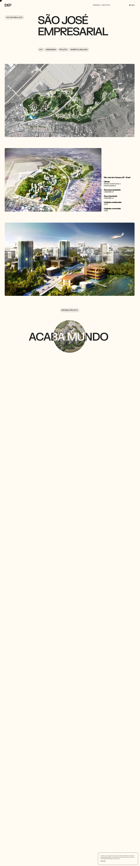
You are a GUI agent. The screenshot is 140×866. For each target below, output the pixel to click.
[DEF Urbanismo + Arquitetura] (8, 5)
